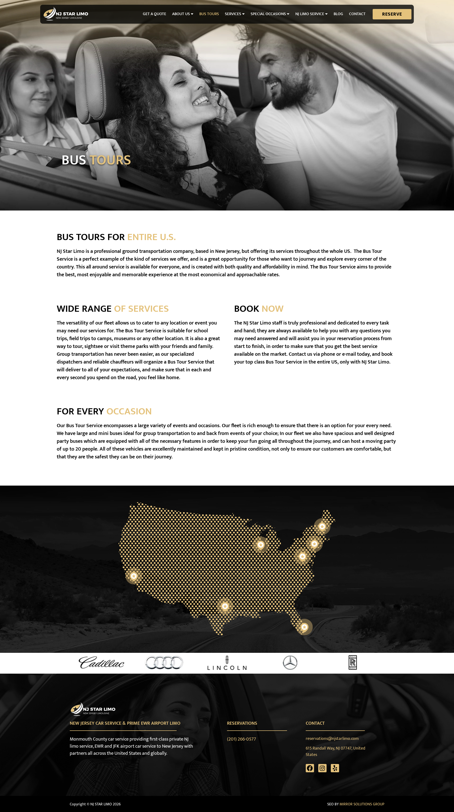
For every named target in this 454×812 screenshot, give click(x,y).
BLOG (338, 14)
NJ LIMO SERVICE (309, 14)
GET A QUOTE (154, 14)
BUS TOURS (209, 14)
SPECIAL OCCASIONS (268, 14)
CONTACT (357, 14)
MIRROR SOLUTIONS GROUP (362, 804)
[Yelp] (335, 768)
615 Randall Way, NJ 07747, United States (335, 751)
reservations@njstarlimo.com (332, 738)
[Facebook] (310, 768)
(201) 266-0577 (241, 739)
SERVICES (233, 14)
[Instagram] (322, 768)
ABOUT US (181, 14)
